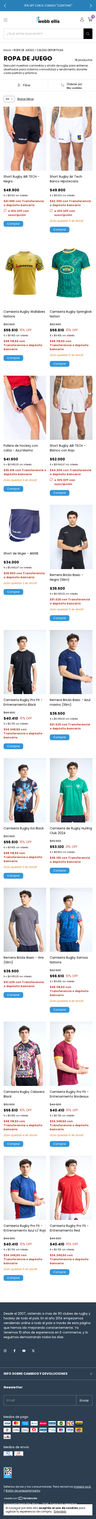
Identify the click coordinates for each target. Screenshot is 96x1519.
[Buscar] (87, 33)
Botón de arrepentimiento (23, 1491)
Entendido (60, 1511)
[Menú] (6, 20)
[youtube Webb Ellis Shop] (23, 1351)
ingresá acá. (82, 1487)
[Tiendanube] (21, 1499)
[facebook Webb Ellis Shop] (14, 1351)
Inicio (7, 50)
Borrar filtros (25, 99)
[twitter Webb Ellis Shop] (33, 1351)
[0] (90, 20)
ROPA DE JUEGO (24, 50)
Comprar (13, 224)
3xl (7, 99)
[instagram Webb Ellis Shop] (5, 1351)
